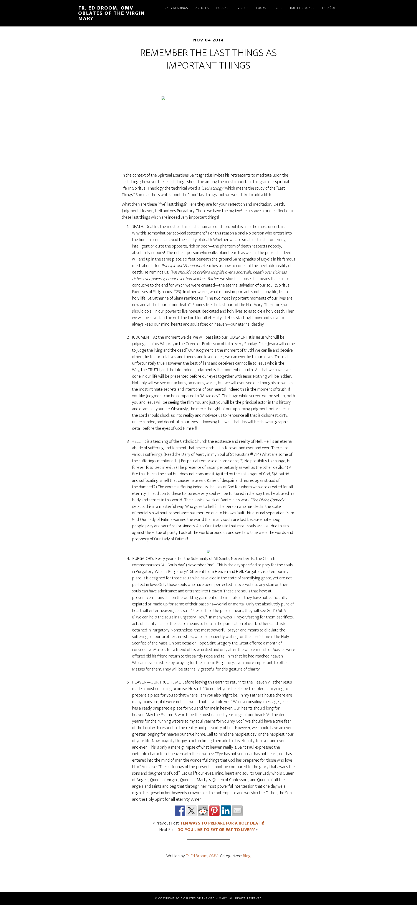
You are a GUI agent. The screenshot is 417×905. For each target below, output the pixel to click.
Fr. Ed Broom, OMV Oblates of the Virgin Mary (111, 13)
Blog (247, 856)
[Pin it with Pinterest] (214, 810)
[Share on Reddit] (203, 810)
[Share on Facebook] (180, 810)
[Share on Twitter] (191, 810)
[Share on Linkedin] (226, 810)
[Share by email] (237, 810)
